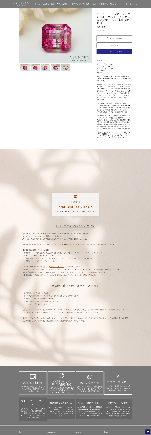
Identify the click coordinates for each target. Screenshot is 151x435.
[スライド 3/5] (45, 67)
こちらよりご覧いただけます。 (86, 275)
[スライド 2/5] (35, 67)
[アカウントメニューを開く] (130, 4)
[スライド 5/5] (65, 67)
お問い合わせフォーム (121, 407)
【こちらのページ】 (57, 267)
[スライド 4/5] (55, 67)
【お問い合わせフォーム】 (83, 244)
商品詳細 (99, 60)
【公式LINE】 (64, 244)
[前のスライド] (21, 35)
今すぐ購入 (114, 45)
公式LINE (108, 407)
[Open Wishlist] (147, 431)
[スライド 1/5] (25, 67)
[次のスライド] (90, 35)
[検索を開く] (126, 4)
